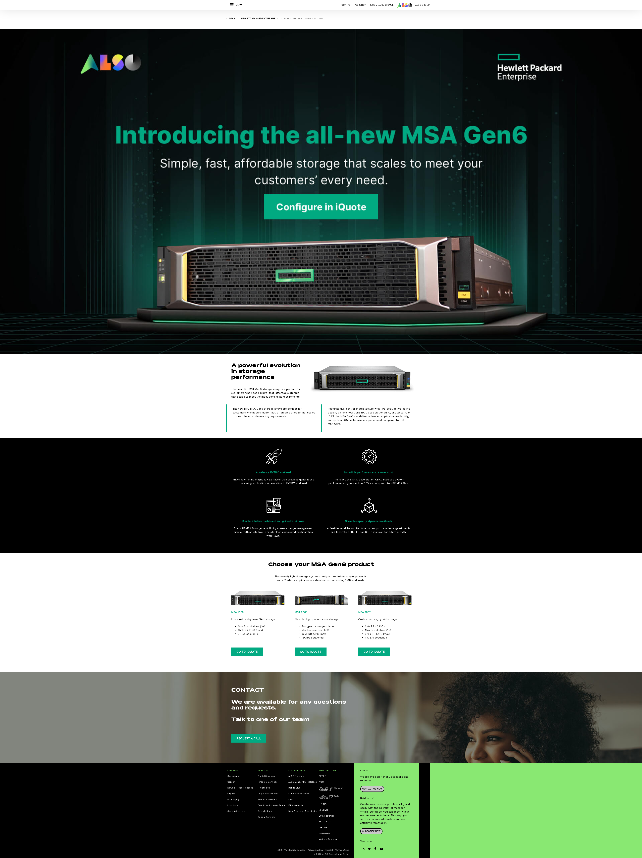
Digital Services (266, 776)
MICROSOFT (325, 822)
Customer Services (298, 794)
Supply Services (267, 817)
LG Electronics (327, 816)
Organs (231, 794)
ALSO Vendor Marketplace (302, 782)
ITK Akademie (295, 805)
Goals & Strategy (236, 811)
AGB (280, 850)
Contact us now (372, 789)
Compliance (233, 776)
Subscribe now (371, 831)
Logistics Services (268, 794)
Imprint (329, 850)
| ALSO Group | (422, 5)
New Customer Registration (303, 811)
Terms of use (342, 850)
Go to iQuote (247, 651)
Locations (232, 805)
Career (231, 782)
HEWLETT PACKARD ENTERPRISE (329, 797)
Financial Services (268, 782)
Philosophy (233, 799)
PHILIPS (323, 827)
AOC (321, 782)
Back (232, 18)
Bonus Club (294, 788)
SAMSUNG (324, 833)
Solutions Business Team (271, 805)
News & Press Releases (240, 788)
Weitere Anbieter (328, 839)
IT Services (264, 788)
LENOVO (323, 810)
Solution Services (267, 799)
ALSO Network (296, 776)
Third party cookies (294, 850)
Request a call (249, 738)
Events (292, 799)
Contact (346, 5)
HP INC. (323, 804)
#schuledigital (265, 811)
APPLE (322, 776)
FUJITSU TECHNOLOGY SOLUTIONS (331, 789)
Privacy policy (315, 850)
